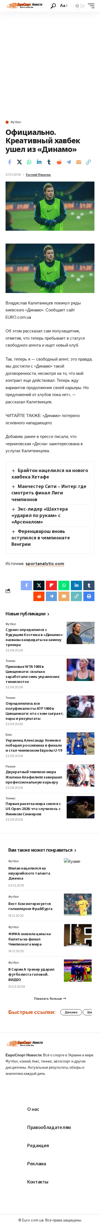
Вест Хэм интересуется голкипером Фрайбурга (30, 906)
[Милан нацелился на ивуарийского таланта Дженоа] (78, 869)
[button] (53, 6)
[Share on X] (19, 162)
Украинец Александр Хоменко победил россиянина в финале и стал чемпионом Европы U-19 (34, 745)
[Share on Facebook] (9, 162)
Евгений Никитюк (38, 175)
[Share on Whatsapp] (29, 162)
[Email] (78, 162)
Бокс (9, 735)
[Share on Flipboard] (51, 585)
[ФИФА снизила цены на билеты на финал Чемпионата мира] (78, 935)
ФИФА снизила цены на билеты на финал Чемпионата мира (29, 938)
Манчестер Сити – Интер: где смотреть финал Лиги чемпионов (48, 492)
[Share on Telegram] (68, 162)
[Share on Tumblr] (49, 162)
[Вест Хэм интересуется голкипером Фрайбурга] (78, 905)
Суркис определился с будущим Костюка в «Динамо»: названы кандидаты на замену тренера (34, 637)
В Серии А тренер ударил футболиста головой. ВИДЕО (31, 974)
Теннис (11, 661)
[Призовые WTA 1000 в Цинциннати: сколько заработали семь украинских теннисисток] (80, 670)
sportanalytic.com (45, 563)
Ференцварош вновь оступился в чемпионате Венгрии (40, 537)
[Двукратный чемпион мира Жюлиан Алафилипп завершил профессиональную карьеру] (80, 775)
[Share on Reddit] (59, 162)
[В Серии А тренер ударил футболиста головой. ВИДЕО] (78, 970)
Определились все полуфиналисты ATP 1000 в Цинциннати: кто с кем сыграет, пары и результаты (35, 711)
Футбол (16, 122)
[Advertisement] (50, 65)
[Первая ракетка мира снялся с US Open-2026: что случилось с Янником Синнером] (80, 807)
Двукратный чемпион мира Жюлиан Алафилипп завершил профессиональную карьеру (34, 776)
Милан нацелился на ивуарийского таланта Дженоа (29, 873)
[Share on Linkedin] (39, 162)
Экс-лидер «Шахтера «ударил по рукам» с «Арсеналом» (39, 515)
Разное (11, 766)
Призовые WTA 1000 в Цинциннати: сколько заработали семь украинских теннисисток (32, 674)
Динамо (71, 1012)
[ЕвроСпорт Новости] (24, 6)
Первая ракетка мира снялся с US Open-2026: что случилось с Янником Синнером (33, 808)
